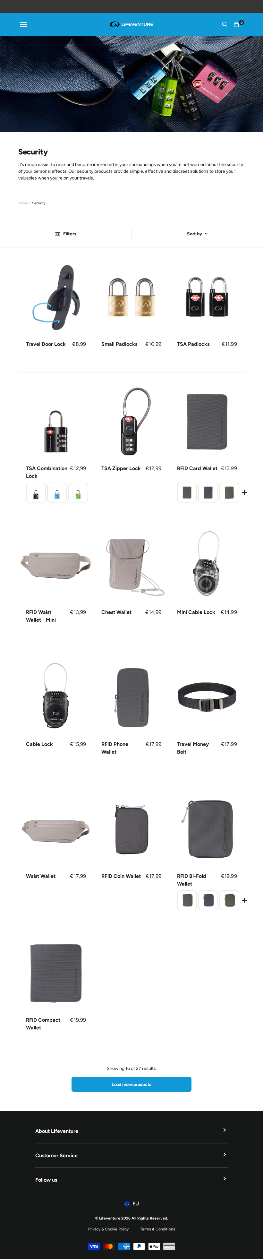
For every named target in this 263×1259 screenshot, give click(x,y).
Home (23, 203)
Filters (69, 234)
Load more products (131, 1084)
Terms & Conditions (157, 1229)
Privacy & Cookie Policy (108, 1229)
